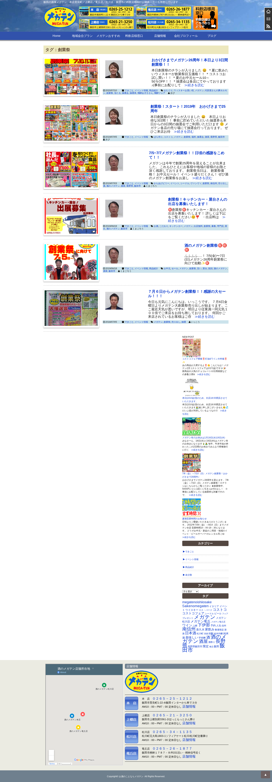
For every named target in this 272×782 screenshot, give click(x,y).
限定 (206, 646)
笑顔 (210, 268)
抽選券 (133, 93)
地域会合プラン (82, 35)
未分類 (188, 575)
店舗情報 (160, 35)
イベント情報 (141, 90)
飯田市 (221, 137)
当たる (117, 93)
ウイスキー (191, 610)
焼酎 (211, 633)
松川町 (200, 633)
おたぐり (168, 90)
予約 (213, 625)
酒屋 (207, 137)
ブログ (211, 35)
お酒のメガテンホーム (268, 11)
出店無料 (198, 226)
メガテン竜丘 (201, 621)
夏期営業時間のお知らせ (194, 518)
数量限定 (219, 630)
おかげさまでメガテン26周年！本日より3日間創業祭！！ (190, 62)
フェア (225, 613)
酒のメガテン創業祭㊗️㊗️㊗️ (205, 247)
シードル (184, 183)
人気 (218, 625)
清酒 (206, 633)
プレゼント (187, 618)
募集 (213, 226)
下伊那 (204, 625)
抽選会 (125, 93)
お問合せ (268, 19)
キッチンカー (176, 226)
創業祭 (109, 93)
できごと (129, 90)
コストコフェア (193, 613)
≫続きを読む (192, 85)
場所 (194, 137)
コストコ (168, 137)
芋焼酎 (202, 638)
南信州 (213, 183)
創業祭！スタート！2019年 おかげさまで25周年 (188, 108)
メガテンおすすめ (108, 35)
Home (57, 35)
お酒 (156, 226)
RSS (268, 26)
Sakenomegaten (195, 606)
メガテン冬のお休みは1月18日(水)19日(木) (203, 437)
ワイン (187, 625)
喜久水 (200, 629)
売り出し (222, 183)
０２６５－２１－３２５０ (172, 715)
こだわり (163, 226)
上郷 (195, 626)
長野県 (213, 137)
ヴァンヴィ (196, 183)
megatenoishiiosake (197, 602)
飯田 (216, 646)
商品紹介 (153, 90)
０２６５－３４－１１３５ (172, 732)
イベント (174, 183)
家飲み (209, 629)
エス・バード (205, 610)
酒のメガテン (113, 186)
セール (175, 268)
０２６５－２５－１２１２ (172, 698)
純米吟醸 (218, 633)
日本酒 (190, 633)
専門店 (220, 226)
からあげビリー (161, 183)
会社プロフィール (186, 35)
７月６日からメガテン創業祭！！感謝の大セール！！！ (187, 293)
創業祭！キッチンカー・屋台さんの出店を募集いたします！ (197, 201)
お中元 (167, 268)
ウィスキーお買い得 (184, 90)
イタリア (214, 606)
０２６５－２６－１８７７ (172, 748)
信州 (224, 626)
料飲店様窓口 (134, 35)
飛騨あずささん (145, 93)
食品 (211, 646)
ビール (217, 613)
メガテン (199, 90)
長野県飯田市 (195, 646)
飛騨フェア (159, 93)
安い (199, 268)
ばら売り (158, 137)
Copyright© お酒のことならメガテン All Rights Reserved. (136, 776)
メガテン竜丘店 (218, 622)
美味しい (191, 637)
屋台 (205, 268)
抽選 (184, 322)
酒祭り (211, 642)
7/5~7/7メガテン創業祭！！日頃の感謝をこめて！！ (186, 155)
